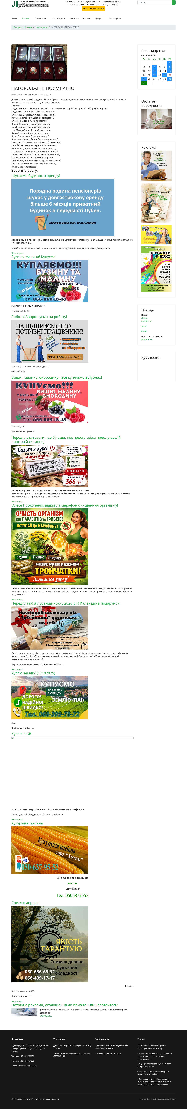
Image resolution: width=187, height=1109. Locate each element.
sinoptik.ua (146, 339)
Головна (14, 18)
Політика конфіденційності (164, 1099)
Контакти (87, 18)
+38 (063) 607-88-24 (92, 1)
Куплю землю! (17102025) (33, 673)
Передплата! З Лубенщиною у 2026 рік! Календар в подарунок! (65, 603)
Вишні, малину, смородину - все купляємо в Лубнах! (56, 377)
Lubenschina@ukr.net (111, 1)
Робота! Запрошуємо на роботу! (39, 316)
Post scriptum (115, 18)
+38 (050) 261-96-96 (73, 1)
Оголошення (40, 18)
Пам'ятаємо (74, 18)
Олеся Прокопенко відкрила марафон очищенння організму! (64, 505)
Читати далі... (18, 253)
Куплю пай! (21, 733)
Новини (25, 18)
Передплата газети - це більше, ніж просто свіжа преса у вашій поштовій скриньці (66, 439)
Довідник (99, 18)
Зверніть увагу (58, 18)
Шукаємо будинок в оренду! (35, 175)
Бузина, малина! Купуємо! (33, 256)
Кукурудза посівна (27, 823)
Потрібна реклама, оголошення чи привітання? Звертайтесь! (64, 1004)
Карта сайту (144, 1099)
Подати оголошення (93, 8)
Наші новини (16, 94)
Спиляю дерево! (25, 902)
